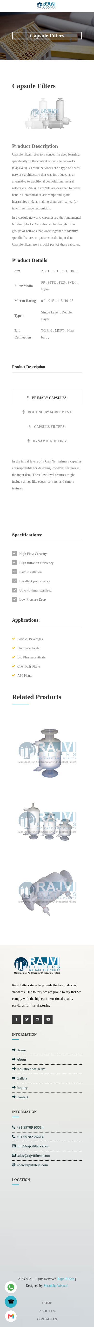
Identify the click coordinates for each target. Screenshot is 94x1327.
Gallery (22, 1078)
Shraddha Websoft (56, 1286)
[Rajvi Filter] (47, 6)
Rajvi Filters (65, 1279)
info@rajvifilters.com (32, 1146)
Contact (22, 1097)
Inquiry (22, 1088)
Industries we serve (31, 1069)
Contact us (47, 1319)
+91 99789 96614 (30, 1127)
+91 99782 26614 (30, 1137)
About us (47, 1311)
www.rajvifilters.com (32, 1165)
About (21, 1059)
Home (21, 1050)
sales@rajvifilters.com (33, 1156)
